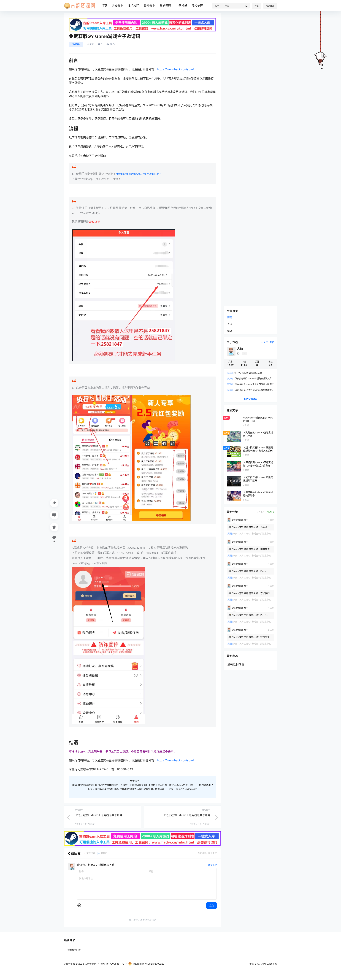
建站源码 (165, 5)
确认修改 (212, 865)
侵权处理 (197, 5)
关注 (266, 342)
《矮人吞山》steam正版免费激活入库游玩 (250, 384)
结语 (229, 330)
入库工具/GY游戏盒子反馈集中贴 (255, 533)
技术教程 (133, 5)
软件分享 (149, 5)
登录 (257, 6)
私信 (272, 342)
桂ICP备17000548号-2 (112, 963)
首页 (104, 5)
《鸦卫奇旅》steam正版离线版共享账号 (98, 815)
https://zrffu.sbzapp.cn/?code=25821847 (138, 173)
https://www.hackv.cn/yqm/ (175, 69)
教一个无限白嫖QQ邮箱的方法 (244, 373)
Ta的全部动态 (250, 399)
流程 (229, 324)
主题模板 (181, 5)
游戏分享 (117, 5)
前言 (229, 317)
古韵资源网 (90, 963)
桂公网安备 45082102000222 (148, 963)
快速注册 (270, 6)
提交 (211, 905)
